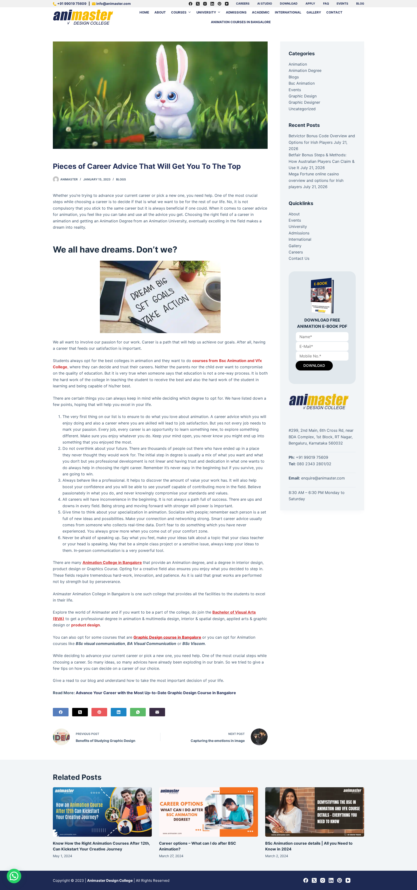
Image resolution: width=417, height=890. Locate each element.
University (206, 12)
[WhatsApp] (138, 712)
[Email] (157, 712)
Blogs (121, 179)
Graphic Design (303, 96)
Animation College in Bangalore (112, 562)
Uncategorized (302, 108)
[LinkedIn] (212, 4)
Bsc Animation (302, 83)
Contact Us (299, 258)
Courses (179, 12)
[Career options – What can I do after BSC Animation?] (208, 812)
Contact (334, 12)
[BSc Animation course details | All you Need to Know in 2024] (314, 812)
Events (295, 89)
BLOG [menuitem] (360, 3)
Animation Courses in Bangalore (241, 22)
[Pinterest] (219, 4)
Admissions (236, 12)
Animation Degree (305, 70)
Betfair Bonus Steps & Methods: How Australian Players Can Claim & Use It (321, 161)
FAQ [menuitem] (326, 3)
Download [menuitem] (289, 3)
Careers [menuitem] (243, 3)
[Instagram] (205, 4)
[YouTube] (227, 4)
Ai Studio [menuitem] (264, 3)
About (160, 12)
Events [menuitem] (342, 3)
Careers (296, 252)
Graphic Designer (304, 102)
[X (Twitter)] (198, 4)
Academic (261, 12)
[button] (14, 876)
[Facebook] (190, 4)
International (288, 12)
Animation (298, 64)
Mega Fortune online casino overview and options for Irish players (316, 180)
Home (144, 12)
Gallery (313, 12)
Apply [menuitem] (310, 3)
